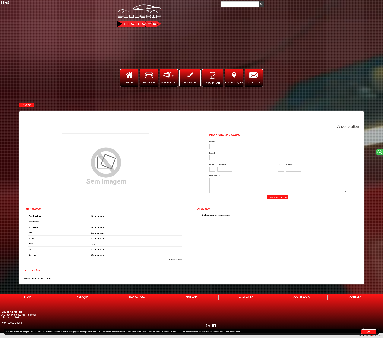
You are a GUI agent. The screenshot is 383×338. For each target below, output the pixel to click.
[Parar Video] (2, 2)
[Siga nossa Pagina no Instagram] (208, 325)
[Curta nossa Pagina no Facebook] (214, 325)
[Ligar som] (7, 2)
